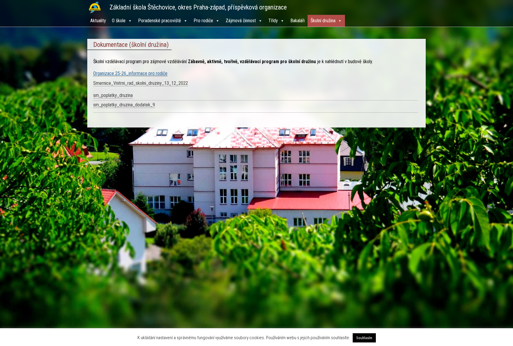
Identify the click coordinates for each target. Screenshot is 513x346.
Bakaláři (297, 20)
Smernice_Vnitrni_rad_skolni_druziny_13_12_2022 (140, 83)
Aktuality (98, 20)
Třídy (273, 20)
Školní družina (323, 20)
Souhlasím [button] (364, 338)
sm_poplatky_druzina (113, 95)
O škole (119, 20)
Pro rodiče (203, 20)
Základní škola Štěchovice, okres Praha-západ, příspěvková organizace (198, 7)
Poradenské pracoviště (159, 20)
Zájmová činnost (241, 20)
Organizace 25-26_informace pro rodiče (130, 73)
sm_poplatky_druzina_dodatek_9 (124, 105)
